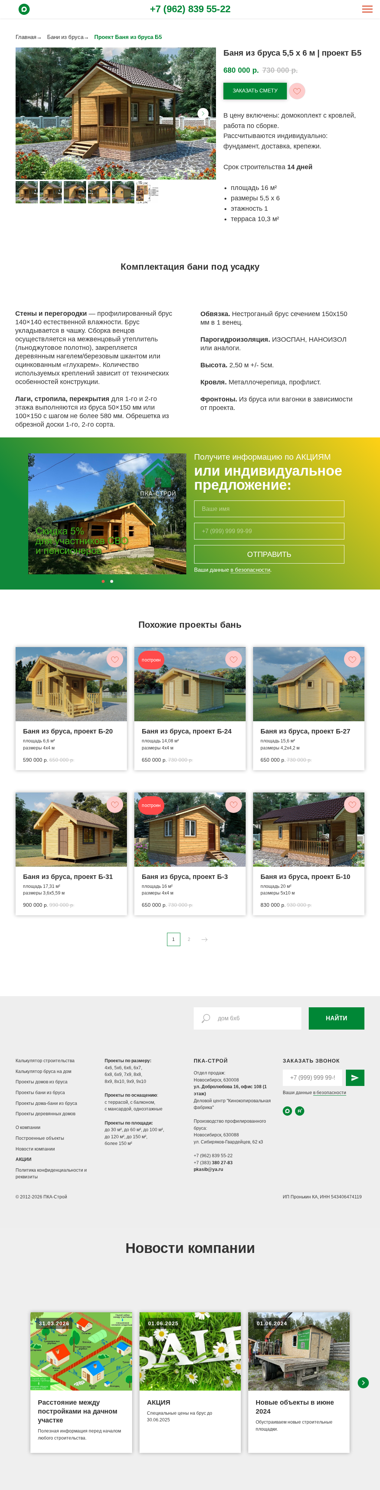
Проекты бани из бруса (40, 1092)
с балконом (142, 1102)
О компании (28, 1127)
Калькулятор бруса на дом (43, 1071)
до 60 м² (132, 1129)
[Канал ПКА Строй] (299, 1111)
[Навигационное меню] (367, 9)
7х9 (127, 1074)
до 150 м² (136, 1136)
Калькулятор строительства (45, 1060)
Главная (26, 37)
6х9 (118, 1074)
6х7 (137, 1067)
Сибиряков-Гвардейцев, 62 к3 (232, 1142)
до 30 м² (113, 1129)
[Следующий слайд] (203, 113)
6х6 (127, 1067)
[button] (255, 91)
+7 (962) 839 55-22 (190, 8)
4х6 (108, 1067)
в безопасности (250, 570)
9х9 (130, 1081)
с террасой (116, 1102)
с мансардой (118, 1109)
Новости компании (35, 1149)
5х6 (118, 1067)
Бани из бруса (65, 37)
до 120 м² (114, 1136)
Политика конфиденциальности (50, 1170)
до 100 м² (153, 1129)
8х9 (108, 1081)
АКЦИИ (24, 1159)
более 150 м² (118, 1143)
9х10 (141, 1081)
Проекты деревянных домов (45, 1113)
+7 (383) (203, 1162)
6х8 (108, 1074)
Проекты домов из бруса (42, 1081)
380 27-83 (222, 1162)
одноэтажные (148, 1109)
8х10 (119, 1081)
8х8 (137, 1074)
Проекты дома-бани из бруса (46, 1103)
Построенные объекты (40, 1138)
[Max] (24, 13)
